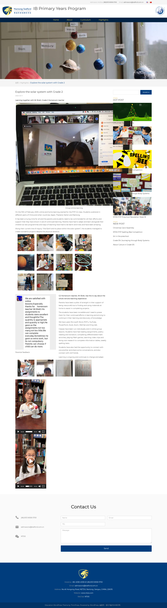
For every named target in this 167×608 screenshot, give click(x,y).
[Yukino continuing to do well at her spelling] (64, 368)
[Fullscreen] (43, 432)
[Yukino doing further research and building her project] (83, 242)
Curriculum (85, 20)
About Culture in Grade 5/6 (123, 245)
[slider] (29, 431)
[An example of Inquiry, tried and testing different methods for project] (83, 262)
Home (56, 20)
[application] (30, 406)
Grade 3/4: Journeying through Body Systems (131, 240)
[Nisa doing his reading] (45, 368)
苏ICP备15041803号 (113, 605)
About (69, 20)
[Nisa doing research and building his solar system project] (64, 242)
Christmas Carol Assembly (123, 228)
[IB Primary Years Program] (83, 574)
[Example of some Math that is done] (83, 368)
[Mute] (40, 432)
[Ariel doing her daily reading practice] (45, 242)
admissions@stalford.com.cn (133, 2)
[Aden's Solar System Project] (64, 282)
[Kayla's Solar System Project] (45, 262)
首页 (17, 83)
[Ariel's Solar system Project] (64, 262)
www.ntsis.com (87, 593)
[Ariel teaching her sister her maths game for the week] (26, 368)
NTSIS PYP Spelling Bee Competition (127, 232)
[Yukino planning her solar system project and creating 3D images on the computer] (26, 262)
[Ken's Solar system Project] (26, 282)
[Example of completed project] (45, 282)
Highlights (103, 20)
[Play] (18, 432)
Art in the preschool (121, 236)
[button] (30, 406)
